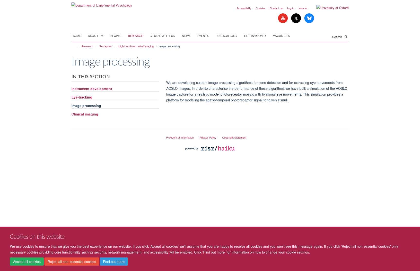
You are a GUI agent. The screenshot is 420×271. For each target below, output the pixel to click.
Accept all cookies (27, 261)
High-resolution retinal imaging (136, 46)
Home (76, 35)
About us (95, 35)
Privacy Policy (208, 137)
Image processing (86, 105)
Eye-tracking (81, 97)
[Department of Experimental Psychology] (101, 3)
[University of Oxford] (329, 8)
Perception (105, 46)
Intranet (302, 8)
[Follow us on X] (296, 18)
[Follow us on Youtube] (283, 18)
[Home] (75, 46)
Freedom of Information (180, 137)
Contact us (276, 8)
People (115, 35)
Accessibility (244, 8)
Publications (226, 35)
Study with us (162, 35)
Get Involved (255, 35)
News (186, 35)
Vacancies (281, 35)
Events (203, 35)
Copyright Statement (234, 137)
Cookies (260, 8)
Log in (290, 8)
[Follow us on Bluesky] (309, 18)
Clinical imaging (84, 114)
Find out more (114, 261)
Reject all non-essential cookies (72, 261)
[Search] (346, 36)
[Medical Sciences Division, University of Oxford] (115, 135)
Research (135, 35)
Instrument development (91, 88)
